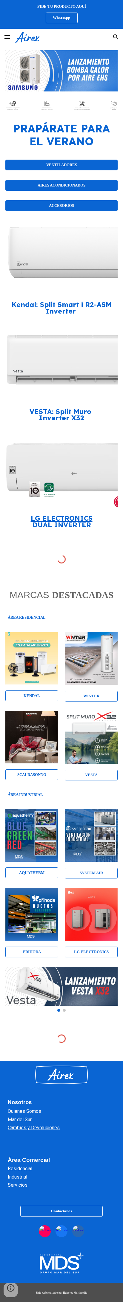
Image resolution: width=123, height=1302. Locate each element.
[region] (61, 14)
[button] (7, 37)
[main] (61, 135)
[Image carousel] (61, 70)
